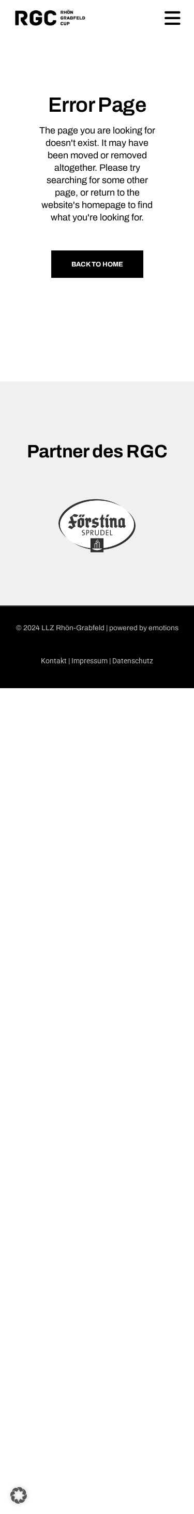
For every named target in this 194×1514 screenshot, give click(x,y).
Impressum (89, 661)
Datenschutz (132, 661)
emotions (163, 628)
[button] (18, 1495)
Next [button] (186, 525)
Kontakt (54, 661)
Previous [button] (8, 525)
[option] (97, 526)
